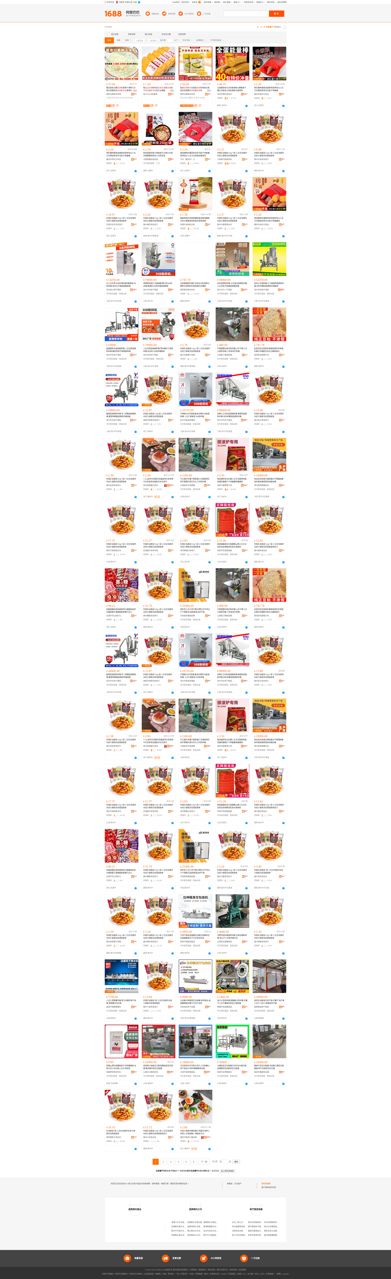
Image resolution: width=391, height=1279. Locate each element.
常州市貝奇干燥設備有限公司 (225, 420)
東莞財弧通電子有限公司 (262, 355)
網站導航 (242, 1270)
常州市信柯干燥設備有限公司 (151, 355)
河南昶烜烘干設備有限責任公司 (188, 1007)
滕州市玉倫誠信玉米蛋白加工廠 (216, 1235)
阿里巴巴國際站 (121, 1274)
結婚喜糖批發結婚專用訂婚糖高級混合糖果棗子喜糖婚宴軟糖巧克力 (121, 610)
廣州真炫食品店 (260, 876)
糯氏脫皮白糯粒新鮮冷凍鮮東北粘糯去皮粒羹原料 (121, 89)
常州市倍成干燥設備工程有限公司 (114, 355)
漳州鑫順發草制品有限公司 (243, 1227)
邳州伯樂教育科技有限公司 (275, 1222)
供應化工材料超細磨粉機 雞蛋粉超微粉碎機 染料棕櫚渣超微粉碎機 (232, 415)
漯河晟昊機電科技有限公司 (262, 485)
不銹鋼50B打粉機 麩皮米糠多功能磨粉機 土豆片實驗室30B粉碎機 (194, 415)
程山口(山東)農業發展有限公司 (151, 94)
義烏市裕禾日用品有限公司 (262, 225)
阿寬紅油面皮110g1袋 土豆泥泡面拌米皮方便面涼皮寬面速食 (157, 415)
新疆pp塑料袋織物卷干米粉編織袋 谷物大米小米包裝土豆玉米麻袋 (121, 1067)
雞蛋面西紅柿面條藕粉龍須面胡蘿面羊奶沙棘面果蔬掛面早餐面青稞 (195, 219)
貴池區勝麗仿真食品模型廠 (151, 485)
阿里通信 (232, 1274)
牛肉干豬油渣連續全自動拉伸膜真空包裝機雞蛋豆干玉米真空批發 (195, 936)
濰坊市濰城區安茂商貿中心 (114, 550)
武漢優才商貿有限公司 (151, 550)
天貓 (164, 1274)
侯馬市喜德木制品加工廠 (258, 1235)
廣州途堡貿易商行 (113, 485)
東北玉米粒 (120, 98)
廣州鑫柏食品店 (260, 550)
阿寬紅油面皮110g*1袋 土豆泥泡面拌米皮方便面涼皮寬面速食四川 (269, 545)
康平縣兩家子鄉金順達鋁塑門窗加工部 (263, 1227)
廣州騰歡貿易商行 (150, 616)
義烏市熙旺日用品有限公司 (114, 159)
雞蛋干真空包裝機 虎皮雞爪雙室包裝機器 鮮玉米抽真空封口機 (269, 1067)
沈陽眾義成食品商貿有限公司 (151, 159)
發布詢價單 (266, 1184)
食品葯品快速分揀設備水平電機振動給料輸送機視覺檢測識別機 (268, 480)
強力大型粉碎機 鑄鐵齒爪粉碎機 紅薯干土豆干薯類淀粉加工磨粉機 (232, 1001)
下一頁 (204, 1162)
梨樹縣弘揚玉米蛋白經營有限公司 (185, 1235)
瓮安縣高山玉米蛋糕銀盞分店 (199, 1235)
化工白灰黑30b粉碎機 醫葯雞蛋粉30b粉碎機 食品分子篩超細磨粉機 (121, 284)
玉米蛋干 (238, 1184)
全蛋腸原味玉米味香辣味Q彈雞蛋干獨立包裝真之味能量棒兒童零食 (231, 89)
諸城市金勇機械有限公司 (225, 1072)
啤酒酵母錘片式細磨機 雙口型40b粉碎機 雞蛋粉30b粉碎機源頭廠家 (157, 284)
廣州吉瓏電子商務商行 (188, 355)
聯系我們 (233, 1270)
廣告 (135, 91)
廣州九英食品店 (149, 1137)
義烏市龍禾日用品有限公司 (262, 94)
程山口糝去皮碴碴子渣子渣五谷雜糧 (158, 89)
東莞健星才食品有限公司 (114, 1137)
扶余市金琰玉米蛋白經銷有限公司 (217, 1231)
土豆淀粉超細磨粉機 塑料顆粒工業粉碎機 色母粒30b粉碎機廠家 (158, 349)
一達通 (278, 1274)
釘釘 (262, 1274)
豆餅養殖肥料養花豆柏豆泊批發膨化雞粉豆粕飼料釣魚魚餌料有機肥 (195, 284)
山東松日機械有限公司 (151, 1072)
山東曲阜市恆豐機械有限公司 (188, 485)
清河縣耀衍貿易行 (187, 550)
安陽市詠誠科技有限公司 (188, 225)
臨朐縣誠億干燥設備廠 (262, 1007)
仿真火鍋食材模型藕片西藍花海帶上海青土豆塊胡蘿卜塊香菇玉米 (195, 1132)
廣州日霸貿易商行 (224, 876)
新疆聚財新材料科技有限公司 (114, 1072)
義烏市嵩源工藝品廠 (188, 1137)
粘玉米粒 (129, 98)
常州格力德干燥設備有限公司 (114, 290)
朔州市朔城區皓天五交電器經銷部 (262, 1222)
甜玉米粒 (184, 98)
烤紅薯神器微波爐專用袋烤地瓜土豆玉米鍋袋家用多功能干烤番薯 (268, 89)
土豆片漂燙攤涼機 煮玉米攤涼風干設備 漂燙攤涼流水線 (121, 1001)
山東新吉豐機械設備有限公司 (225, 942)
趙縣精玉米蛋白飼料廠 (212, 1222)
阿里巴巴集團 (107, 1274)
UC (244, 1274)
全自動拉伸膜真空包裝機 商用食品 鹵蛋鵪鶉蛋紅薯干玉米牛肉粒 (195, 1001)
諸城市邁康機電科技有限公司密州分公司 (114, 1007)
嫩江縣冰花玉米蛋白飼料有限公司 (201, 1231)
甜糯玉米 (191, 98)
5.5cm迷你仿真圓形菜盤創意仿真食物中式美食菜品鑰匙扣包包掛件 (158, 480)
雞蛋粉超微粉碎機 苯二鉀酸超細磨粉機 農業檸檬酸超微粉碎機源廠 (121, 415)
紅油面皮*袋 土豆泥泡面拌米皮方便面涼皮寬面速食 (120, 1132)
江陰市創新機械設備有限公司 (188, 1072)
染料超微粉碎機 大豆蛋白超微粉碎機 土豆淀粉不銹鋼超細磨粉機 (232, 284)
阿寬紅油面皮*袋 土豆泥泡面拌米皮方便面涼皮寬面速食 (268, 871)
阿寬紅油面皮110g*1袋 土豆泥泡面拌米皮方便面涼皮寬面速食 (232, 154)
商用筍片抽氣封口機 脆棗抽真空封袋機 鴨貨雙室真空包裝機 (158, 1067)
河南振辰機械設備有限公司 (188, 616)
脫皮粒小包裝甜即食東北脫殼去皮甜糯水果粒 (195, 89)
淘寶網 (158, 1274)
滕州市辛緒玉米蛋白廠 (180, 1231)
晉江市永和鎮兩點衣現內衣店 (244, 1235)
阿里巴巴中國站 (135, 1274)
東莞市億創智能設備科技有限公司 (188, 942)
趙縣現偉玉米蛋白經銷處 (197, 1227)
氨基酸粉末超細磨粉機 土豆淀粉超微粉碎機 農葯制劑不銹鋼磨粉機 (121, 349)
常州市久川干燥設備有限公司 (225, 290)
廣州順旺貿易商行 (150, 942)
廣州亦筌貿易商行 (261, 159)
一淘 (177, 1274)
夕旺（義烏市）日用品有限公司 (188, 159)
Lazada (285, 1274)
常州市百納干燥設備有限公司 (151, 290)
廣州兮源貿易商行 (150, 1007)
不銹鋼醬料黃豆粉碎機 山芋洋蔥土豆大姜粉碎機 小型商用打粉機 (232, 349)
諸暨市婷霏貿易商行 (151, 420)
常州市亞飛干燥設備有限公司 (114, 420)
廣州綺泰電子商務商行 (114, 942)
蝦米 (206, 1274)
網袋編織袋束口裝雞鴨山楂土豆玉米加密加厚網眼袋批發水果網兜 (232, 545)
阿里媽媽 (198, 1274)
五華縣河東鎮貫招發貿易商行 (225, 159)
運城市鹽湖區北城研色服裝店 (260, 1231)
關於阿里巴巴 (222, 1270)
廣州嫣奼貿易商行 (150, 225)
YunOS (224, 1274)
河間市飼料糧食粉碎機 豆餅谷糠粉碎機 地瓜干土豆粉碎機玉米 (232, 936)
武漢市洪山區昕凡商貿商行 (114, 616)
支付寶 (250, 1274)
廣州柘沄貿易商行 (261, 420)
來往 (257, 1274)
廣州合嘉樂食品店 (224, 225)
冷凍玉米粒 (110, 98)
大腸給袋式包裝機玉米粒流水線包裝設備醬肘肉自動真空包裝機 (232, 1067)
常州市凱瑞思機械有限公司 (188, 420)
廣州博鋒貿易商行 (261, 942)
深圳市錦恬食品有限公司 (225, 94)
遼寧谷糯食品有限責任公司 (114, 94)
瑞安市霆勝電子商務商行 (225, 485)
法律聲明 (193, 1270)
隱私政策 (211, 1270)
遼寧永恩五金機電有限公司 (275, 1231)
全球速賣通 (148, 1274)
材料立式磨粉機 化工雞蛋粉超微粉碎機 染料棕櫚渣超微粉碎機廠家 (269, 284)
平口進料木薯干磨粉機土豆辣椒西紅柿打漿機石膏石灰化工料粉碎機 (195, 480)
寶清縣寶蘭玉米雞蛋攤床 (213, 1227)
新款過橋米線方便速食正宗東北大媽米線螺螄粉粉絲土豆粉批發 (158, 154)
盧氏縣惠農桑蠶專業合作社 (275, 1235)
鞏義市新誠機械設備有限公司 (225, 1007)
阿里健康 (269, 1274)
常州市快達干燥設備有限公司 (262, 290)
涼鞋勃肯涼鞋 (237, 1231)
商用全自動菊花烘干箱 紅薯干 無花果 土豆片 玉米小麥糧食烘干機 (269, 1001)
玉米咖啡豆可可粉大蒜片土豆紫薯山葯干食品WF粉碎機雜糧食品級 (195, 1067)
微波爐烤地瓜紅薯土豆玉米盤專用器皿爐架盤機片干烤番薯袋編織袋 (232, 480)
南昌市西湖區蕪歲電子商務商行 (225, 550)
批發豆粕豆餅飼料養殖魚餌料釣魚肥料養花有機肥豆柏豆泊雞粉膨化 (268, 349)
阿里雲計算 (214, 1274)
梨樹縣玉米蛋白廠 (194, 1222)
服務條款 (202, 1270)
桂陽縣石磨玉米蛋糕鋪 (180, 1227)
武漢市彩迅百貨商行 (114, 225)
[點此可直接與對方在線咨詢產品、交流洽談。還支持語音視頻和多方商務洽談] (246, 105)
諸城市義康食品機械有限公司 (262, 1072)
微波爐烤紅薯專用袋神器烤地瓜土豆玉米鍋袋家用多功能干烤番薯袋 (268, 219)
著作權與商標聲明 (180, 1270)
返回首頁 (215, 1171)
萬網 (239, 1274)
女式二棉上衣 (237, 1222)
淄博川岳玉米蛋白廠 (179, 1222)
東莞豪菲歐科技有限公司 (188, 290)
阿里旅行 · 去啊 (187, 1274)
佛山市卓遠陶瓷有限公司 (274, 1227)
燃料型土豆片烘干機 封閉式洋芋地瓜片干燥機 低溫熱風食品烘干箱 (195, 610)
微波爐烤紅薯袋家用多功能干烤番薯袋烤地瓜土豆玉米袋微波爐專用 (195, 154)
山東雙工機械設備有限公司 (225, 355)
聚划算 (170, 1274)
